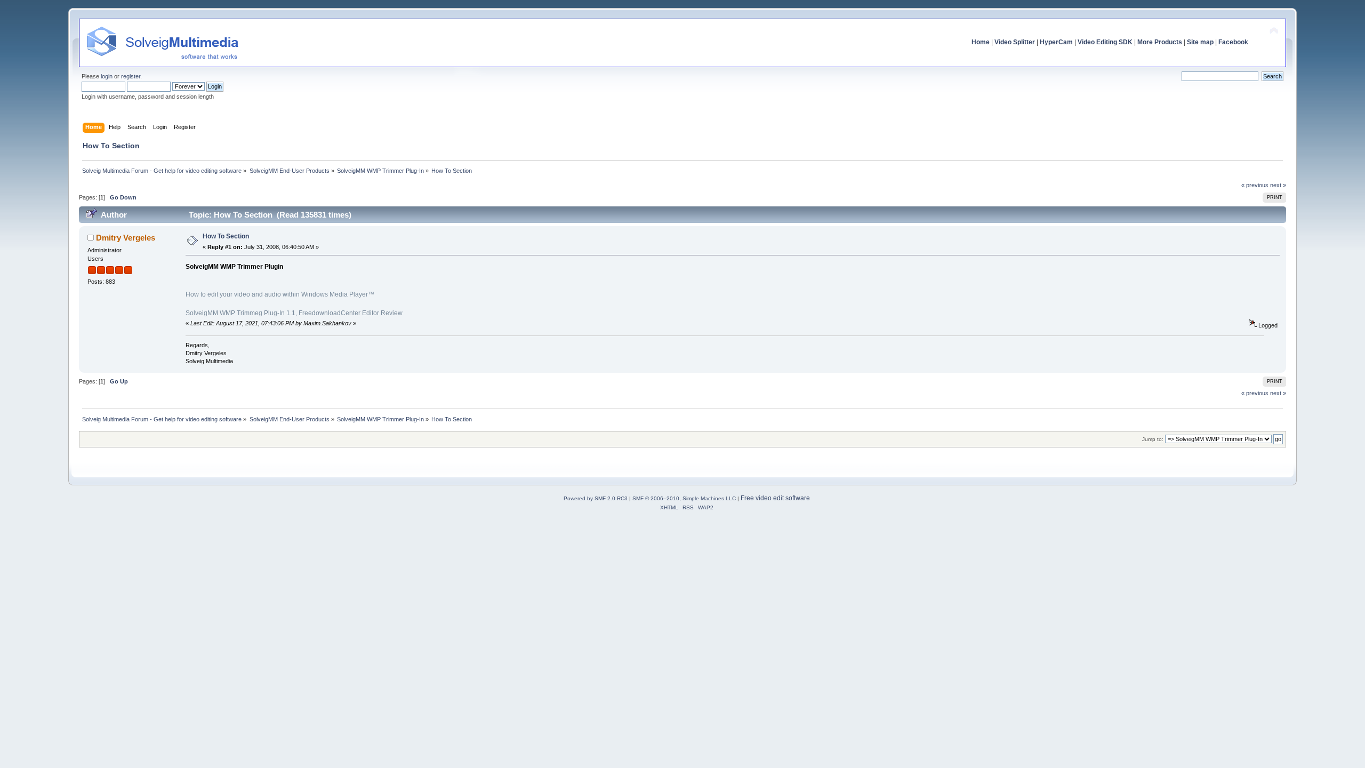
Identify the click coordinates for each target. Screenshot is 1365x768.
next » (1278, 185)
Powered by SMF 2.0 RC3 (596, 498)
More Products (1159, 42)
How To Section (226, 236)
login (107, 76)
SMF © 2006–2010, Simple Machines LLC (684, 498)
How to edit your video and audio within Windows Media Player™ (280, 294)
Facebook (1233, 42)
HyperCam (1056, 42)
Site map (1200, 42)
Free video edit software (775, 498)
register (130, 76)
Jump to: (1152, 439)
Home (980, 42)
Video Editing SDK (1105, 42)
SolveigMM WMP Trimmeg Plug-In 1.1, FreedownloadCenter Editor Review (294, 313)
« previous (1254, 185)
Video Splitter (1014, 42)
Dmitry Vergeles (125, 237)
